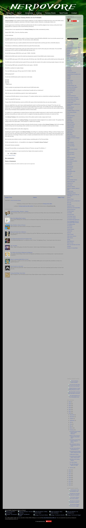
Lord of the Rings (71, 145)
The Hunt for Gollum (71, 217)
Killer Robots (70, 134)
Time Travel (69, 227)
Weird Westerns (70, 241)
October (72, 418)
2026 (70, 401)
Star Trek (69, 202)
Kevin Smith (69, 132)
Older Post (61, 197)
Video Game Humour (71, 236)
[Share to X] (13, 153)
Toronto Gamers (70, 229)
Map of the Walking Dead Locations (18, 218)
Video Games (70, 237)
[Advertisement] (72, 271)
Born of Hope (70, 65)
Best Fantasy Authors (71, 57)
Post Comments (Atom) (16, 200)
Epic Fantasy (70, 92)
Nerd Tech (69, 173)
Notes (68, 178)
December (72, 414)
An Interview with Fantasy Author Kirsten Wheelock (75, 432)
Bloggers (69, 60)
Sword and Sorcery (71, 209)
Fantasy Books (50, 13)
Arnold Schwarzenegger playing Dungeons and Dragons (74, 48)
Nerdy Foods (70, 176)
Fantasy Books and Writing (73, 99)
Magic (68, 147)
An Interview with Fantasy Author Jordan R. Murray (75, 441)
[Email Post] (8, 153)
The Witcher (69, 225)
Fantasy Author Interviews (72, 97)
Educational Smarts (71, 88)
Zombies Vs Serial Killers (72, 248)
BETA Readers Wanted (72, 58)
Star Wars (69, 204)
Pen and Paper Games (72, 179)
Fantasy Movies (70, 107)
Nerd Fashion (70, 167)
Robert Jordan (70, 191)
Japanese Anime (70, 130)
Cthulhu (68, 78)
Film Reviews (70, 108)
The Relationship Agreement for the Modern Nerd (21, 238)
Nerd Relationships (71, 171)
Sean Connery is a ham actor (17, 266)
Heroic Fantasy (70, 122)
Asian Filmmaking (71, 51)
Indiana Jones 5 (70, 127)
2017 (70, 473)
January (72, 467)
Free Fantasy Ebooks (71, 112)
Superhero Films (70, 206)
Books (68, 63)
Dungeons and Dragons (72, 87)
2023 (70, 407)
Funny (68, 113)
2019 (70, 470)
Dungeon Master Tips (71, 85)
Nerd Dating (69, 162)
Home (35, 197)
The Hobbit (69, 212)
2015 (70, 477)
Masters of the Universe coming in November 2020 (75, 437)
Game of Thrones (71, 115)
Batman (68, 55)
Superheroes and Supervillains (73, 207)
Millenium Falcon (70, 154)
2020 (70, 413)
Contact (74, 13)
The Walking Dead (71, 224)
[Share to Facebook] (14, 153)
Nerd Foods (63, 13)
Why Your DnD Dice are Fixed (73, 244)
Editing (39, 13)
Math (68, 150)
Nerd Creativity (70, 159)
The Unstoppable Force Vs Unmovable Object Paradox (73, 222)
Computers (69, 70)
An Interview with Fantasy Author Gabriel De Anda (75, 452)
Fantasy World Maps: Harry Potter (18, 273)
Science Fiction (70, 199)
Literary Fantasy (11, 155)
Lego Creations (70, 142)
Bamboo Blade (70, 53)
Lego (68, 140)
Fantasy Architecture (71, 95)
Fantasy (69, 94)
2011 (70, 485)
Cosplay (69, 76)
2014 (70, 479)
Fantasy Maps (70, 102)
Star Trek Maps (14, 245)
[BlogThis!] (11, 153)
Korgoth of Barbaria (71, 136)
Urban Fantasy (70, 234)
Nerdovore (9, 13)
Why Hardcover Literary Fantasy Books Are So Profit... (75, 445)
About (19, 13)
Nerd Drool (69, 164)
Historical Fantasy (71, 124)
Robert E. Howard (71, 186)
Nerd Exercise (70, 166)
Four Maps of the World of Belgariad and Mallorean (21, 252)
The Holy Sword (70, 214)
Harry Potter (69, 120)
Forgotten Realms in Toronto (73, 110)
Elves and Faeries (71, 90)
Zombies (69, 246)
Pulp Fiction (69, 184)
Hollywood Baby (70, 125)
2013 (70, 481)
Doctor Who (69, 82)
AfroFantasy (69, 45)
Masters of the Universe (72, 149)
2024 (70, 405)
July (71, 422)
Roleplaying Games (71, 192)
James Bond (69, 129)
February (72, 429)
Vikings (68, 239)
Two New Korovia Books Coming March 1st (75, 449)
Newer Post (8, 197)
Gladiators (69, 119)
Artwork (68, 50)
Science (69, 197)
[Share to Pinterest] (15, 153)
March (71, 427)
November (72, 416)
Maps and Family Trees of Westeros (18, 231)
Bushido (69, 67)
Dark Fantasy (70, 80)
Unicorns (69, 232)
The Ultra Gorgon (73, 462)
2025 (70, 403)
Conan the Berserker (71, 72)
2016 (70, 475)
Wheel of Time (70, 242)
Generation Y (70, 117)
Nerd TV (69, 174)
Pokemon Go (70, 183)
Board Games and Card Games (74, 62)
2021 (70, 411)
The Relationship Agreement (73, 219)
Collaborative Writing (74, 454)
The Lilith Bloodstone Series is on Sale (74, 465)
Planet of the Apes (71, 181)
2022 (70, 409)
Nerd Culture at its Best (72, 161)
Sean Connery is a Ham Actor (73, 200)
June (71, 424)
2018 (70, 471)
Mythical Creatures (71, 157)
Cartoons (69, 69)
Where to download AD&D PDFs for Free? (19, 259)
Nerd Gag (69, 169)
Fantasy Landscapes (71, 100)
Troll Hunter (69, 230)
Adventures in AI (70, 43)
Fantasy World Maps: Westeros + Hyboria (19, 211)
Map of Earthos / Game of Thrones (18, 225)
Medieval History (70, 152)
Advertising (29, 13)
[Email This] (10, 153)
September (72, 420)
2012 (70, 483)
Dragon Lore (70, 83)
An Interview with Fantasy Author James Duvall (75, 457)
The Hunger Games (71, 216)
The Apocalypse (70, 211)
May (71, 426)
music (68, 155)
